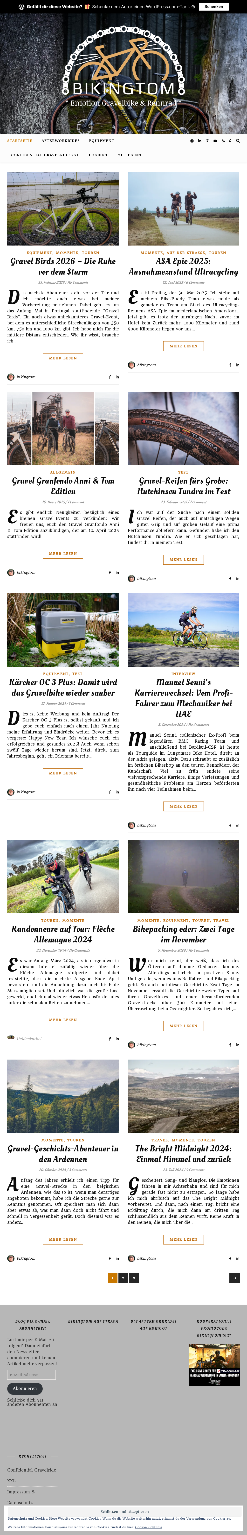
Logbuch (99, 155)
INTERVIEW (183, 674)
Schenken (214, 7)
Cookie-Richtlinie (148, 1527)
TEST (183, 472)
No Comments (77, 282)
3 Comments (78, 1170)
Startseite (19, 141)
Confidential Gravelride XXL (45, 155)
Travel (221, 920)
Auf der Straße (186, 253)
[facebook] (192, 141)
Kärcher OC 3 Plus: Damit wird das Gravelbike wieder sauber (63, 687)
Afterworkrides (60, 141)
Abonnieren (25, 1388)
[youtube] (216, 141)
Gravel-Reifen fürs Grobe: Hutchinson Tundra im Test (183, 486)
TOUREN (90, 253)
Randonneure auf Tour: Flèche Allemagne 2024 (63, 934)
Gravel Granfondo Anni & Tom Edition (63, 486)
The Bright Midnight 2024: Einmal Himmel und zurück (183, 1154)
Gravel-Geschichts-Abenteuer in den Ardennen (62, 1154)
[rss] (223, 141)
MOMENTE (67, 253)
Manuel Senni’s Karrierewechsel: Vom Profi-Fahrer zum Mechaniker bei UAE (183, 698)
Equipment (101, 141)
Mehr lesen (63, 358)
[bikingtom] (123, 73)
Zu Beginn (129, 155)
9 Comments (195, 1170)
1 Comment (76, 502)
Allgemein (63, 472)
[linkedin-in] (200, 141)
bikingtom (26, 377)
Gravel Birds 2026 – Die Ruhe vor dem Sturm (63, 266)
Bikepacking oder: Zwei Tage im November (184, 934)
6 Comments (195, 282)
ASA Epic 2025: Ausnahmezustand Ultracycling (183, 266)
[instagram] (208, 141)
